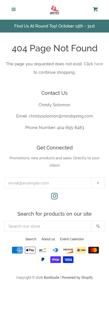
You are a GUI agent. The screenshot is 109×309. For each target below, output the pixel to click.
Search (30, 239)
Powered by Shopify (77, 278)
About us (48, 239)
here (98, 63)
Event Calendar (72, 239)
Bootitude (51, 278)
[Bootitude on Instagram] (54, 197)
